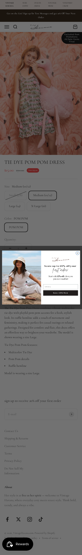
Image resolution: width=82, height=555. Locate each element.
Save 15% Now (60, 293)
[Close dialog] (77, 253)
